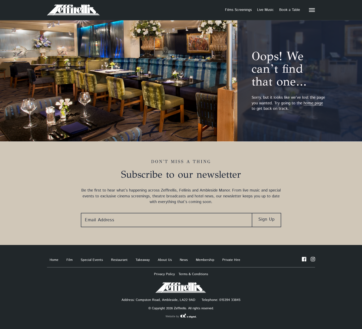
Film (69, 260)
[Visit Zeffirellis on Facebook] (304, 260)
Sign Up (266, 219)
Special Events (92, 260)
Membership (205, 260)
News (184, 260)
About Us (165, 260)
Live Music (265, 9)
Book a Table (289, 9)
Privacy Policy (164, 274)
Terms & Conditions (193, 274)
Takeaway (143, 260)
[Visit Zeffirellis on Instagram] (313, 260)
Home (54, 260)
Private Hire (231, 260)
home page (313, 103)
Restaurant (119, 260)
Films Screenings (238, 9)
